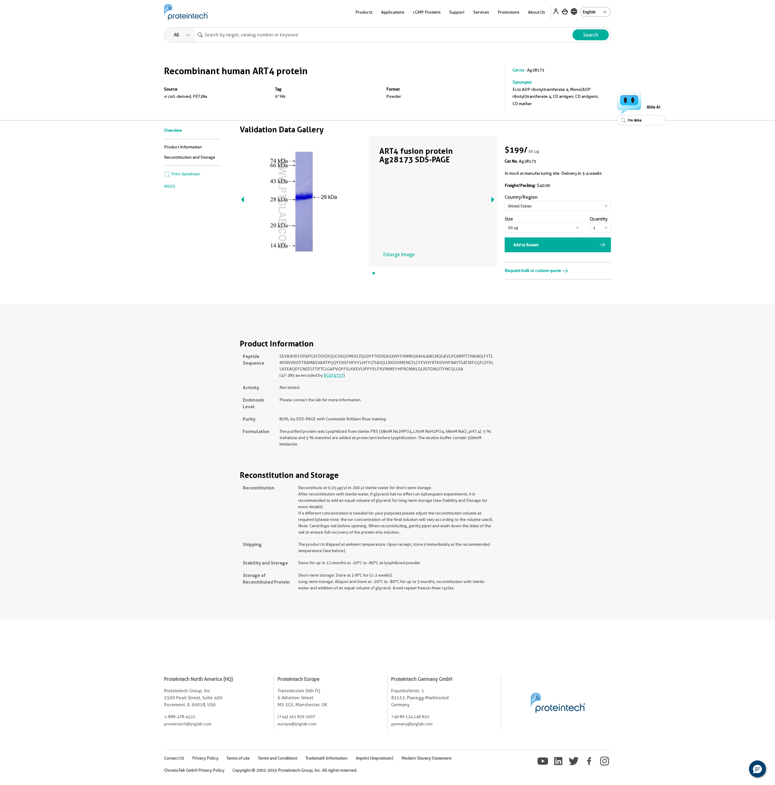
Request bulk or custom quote (533, 270)
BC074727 (333, 375)
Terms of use (238, 758)
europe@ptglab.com (297, 723)
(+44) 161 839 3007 (296, 716)
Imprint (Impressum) (374, 758)
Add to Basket (525, 244)
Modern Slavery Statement (426, 758)
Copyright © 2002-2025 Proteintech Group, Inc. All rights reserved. (294, 770)
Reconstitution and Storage (189, 157)
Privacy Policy (205, 758)
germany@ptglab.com (412, 723)
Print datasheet (185, 173)
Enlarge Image (399, 254)
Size (509, 219)
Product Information (183, 146)
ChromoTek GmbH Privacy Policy (194, 770)
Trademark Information (326, 758)
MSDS (169, 186)
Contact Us (174, 758)
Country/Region (521, 197)
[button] (757, 768)
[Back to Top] (739, 770)
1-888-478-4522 (179, 716)
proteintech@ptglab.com (187, 723)
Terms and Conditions (277, 758)
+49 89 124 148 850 (410, 716)
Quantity (599, 219)
